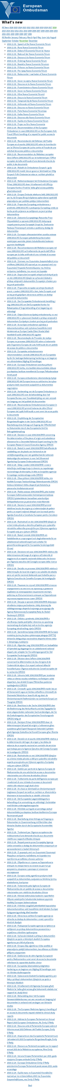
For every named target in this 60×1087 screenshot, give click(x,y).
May (39, 37)
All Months (6, 37)
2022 (29, 27)
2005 (47, 30)
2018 (46, 27)
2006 (43, 30)
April (35, 37)
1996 (30, 34)
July (48, 37)
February (23, 37)
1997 (25, 34)
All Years (5, 27)
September (6, 40)
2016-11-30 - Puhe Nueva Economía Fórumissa (27, 111)
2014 (8, 30)
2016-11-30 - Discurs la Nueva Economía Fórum (27, 97)
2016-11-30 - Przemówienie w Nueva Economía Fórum (30, 87)
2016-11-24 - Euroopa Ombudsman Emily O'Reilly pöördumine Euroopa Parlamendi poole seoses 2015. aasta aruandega (32, 1066)
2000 (12, 34)
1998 (21, 34)
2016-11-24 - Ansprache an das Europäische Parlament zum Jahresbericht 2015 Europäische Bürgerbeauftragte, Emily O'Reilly (32, 1039)
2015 (4, 30)
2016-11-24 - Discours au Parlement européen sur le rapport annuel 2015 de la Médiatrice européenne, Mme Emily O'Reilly (32, 1049)
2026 (11, 27)
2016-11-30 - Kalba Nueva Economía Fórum (25, 114)
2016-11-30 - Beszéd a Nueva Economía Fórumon (28, 64)
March (30, 37)
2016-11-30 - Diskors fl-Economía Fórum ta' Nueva (28, 50)
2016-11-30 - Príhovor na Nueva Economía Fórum (28, 67)
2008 (34, 30)
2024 (20, 27)
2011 (21, 30)
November (23, 40)
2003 (56, 30)
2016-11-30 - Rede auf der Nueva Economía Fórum (28, 54)
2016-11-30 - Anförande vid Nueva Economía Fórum (29, 104)
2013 (12, 30)
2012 (17, 30)
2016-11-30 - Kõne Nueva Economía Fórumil (25, 94)
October (15, 40)
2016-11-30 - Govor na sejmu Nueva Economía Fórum (30, 80)
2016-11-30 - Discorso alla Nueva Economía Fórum (28, 117)
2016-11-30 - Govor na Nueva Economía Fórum (27, 90)
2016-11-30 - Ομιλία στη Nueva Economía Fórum (27, 120)
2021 (33, 27)
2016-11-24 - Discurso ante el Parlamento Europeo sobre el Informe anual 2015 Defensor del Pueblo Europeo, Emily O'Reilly (32, 1029)
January (14, 37)
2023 (24, 27)
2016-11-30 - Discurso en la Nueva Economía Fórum (29, 84)
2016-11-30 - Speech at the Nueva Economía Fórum (29, 44)
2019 (42, 27)
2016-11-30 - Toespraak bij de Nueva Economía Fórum (30, 100)
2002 (4, 34)
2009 (30, 30)
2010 (25, 30)
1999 (17, 34)
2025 (16, 27)
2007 (38, 30)
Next (30, 1085)
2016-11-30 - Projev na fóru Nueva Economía (26, 124)
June (44, 37)
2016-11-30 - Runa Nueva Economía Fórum (25, 47)
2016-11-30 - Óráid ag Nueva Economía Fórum (27, 60)
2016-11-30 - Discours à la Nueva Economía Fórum (28, 57)
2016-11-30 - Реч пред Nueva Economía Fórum (27, 70)
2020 (37, 27)
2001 (8, 34)
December (33, 40)
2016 (54, 27)
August (53, 37)
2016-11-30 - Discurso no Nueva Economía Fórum (28, 107)
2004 (51, 30)
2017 (50, 27)
